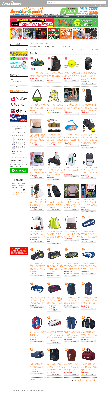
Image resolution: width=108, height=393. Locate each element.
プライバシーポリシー (18, 390)
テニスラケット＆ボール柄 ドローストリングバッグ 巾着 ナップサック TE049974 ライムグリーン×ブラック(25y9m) (55, 106)
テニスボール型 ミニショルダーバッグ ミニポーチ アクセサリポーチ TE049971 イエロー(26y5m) (72, 74)
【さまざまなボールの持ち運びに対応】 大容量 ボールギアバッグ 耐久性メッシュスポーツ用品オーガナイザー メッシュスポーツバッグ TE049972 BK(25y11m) (89, 75)
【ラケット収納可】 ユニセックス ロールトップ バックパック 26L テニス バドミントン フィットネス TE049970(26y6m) (55, 75)
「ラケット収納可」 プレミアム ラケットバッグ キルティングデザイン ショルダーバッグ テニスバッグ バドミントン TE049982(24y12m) (38, 203)
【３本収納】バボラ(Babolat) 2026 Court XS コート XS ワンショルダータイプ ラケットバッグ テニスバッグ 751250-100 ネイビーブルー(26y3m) (89, 234)
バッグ (36, 43)
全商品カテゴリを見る (17, 91)
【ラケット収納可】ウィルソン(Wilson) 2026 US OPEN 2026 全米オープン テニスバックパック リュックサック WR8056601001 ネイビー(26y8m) (55, 367)
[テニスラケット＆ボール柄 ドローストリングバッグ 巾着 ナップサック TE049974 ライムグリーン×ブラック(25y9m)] (54, 95)
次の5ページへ (88, 49)
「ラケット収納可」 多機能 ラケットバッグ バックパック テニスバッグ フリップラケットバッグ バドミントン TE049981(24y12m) (89, 171)
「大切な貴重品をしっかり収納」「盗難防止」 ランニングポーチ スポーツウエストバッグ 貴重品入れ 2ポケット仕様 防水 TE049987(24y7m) (72, 203)
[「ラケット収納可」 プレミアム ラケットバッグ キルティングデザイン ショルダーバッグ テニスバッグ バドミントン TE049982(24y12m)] (37, 191)
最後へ (95, 49)
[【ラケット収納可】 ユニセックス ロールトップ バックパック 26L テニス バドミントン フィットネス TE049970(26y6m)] (54, 63)
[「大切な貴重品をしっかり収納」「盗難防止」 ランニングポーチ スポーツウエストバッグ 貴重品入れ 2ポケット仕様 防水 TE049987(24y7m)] (71, 191)
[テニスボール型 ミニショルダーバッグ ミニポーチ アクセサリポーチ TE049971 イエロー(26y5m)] (71, 63)
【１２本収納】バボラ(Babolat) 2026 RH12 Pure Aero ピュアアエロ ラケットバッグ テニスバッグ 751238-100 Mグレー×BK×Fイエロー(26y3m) (72, 266)
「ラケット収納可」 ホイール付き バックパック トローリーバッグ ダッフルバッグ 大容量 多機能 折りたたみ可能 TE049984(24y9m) (55, 203)
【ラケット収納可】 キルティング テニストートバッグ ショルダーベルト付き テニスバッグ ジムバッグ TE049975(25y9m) (72, 107)
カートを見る (102, 5)
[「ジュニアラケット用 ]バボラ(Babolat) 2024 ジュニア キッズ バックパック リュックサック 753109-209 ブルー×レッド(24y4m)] (37, 322)
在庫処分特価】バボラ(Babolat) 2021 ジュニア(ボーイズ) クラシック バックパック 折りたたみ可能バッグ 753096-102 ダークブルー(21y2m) (72, 334)
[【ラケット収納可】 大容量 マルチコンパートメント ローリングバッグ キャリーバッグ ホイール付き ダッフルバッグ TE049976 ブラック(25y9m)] (88, 95)
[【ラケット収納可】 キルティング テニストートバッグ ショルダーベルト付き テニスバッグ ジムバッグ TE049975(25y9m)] (71, 95)
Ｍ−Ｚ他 (16, 87)
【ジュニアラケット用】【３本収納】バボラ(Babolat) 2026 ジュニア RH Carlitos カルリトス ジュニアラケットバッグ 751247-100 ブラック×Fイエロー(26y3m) (38, 267)
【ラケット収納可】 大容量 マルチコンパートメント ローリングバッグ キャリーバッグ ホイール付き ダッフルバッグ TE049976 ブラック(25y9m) (89, 107)
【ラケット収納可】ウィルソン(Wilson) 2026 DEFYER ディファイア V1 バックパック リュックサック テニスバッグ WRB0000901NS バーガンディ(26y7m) (72, 367)
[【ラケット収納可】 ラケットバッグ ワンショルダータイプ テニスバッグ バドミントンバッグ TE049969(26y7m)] (37, 63)
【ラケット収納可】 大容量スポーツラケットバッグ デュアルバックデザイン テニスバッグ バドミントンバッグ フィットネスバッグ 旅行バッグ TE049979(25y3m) (55, 171)
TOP (31, 43)
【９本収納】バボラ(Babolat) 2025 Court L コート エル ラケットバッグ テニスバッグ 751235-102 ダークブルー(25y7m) (89, 266)
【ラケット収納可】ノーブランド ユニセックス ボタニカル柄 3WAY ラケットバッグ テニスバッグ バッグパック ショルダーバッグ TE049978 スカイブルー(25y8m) (72, 138)
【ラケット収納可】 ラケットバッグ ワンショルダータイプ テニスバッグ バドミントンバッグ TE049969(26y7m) (38, 74)
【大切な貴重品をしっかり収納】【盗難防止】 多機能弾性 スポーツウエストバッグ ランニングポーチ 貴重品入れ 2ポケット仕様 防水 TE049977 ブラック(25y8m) (38, 138)
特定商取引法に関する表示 (35, 390)
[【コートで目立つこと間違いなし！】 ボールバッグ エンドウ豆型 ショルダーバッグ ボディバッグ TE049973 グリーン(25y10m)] (37, 95)
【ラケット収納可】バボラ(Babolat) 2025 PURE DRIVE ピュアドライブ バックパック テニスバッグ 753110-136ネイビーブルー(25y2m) (72, 300)
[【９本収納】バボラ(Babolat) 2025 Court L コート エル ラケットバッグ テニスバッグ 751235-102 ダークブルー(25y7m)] (88, 255)
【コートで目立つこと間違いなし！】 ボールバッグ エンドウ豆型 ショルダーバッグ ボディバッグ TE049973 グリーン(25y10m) (38, 107)
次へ (81, 49)
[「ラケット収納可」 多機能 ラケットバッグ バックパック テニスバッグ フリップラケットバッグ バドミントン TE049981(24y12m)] (88, 159)
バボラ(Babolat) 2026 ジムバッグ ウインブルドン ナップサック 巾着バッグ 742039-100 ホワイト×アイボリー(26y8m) (72, 234)
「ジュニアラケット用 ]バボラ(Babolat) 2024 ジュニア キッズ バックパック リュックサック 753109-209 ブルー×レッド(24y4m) (38, 334)
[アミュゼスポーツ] (11, 3)
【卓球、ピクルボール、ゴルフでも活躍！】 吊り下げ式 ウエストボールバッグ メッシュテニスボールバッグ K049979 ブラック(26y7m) (38, 171)
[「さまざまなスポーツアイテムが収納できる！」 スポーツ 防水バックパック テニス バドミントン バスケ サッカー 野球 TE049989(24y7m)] (37, 223)
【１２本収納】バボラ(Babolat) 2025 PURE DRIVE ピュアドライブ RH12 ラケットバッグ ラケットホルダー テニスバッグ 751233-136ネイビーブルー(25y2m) (89, 301)
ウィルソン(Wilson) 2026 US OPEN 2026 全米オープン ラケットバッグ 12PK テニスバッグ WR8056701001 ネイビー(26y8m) (37, 366)
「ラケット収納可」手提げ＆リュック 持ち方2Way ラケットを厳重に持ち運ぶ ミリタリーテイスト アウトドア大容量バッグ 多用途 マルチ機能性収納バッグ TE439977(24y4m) (55, 138)
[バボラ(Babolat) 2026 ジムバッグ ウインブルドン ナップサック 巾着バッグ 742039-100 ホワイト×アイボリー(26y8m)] (71, 223)
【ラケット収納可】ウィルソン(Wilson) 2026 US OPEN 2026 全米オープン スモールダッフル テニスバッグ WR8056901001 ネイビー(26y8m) (89, 334)
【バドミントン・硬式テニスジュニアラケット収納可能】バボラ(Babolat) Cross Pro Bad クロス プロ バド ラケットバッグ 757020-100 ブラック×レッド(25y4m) (55, 301)
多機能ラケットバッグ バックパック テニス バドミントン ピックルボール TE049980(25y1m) (72, 170)
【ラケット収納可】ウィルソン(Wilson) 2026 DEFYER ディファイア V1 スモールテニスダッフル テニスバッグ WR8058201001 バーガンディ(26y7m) (89, 367)
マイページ (94, 5)
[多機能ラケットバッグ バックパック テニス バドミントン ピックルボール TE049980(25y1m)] (71, 159)
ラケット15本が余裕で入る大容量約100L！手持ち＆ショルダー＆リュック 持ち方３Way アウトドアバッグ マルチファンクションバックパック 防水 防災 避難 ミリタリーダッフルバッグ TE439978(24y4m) (89, 139)
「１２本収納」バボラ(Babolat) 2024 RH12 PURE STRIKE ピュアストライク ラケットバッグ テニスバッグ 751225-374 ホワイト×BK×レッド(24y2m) (55, 335)
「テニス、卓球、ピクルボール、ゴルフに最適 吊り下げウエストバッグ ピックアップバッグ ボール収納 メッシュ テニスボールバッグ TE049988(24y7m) (89, 203)
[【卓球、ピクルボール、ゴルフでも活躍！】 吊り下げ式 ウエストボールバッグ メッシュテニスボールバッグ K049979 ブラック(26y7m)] (37, 159)
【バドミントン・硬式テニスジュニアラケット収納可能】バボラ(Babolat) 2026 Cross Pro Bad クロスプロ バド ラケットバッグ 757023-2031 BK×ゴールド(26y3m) (55, 267)
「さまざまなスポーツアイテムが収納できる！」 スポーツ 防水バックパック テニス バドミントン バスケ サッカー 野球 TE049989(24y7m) (38, 234)
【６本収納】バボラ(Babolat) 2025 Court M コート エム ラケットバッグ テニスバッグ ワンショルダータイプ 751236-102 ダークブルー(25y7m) (38, 300)
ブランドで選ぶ (16, 81)
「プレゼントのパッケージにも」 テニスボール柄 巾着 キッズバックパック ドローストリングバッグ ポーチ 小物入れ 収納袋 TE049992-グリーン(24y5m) (55, 235)
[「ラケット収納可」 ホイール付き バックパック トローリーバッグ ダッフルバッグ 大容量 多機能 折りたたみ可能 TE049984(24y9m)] (54, 191)
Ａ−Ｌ (15, 84)
